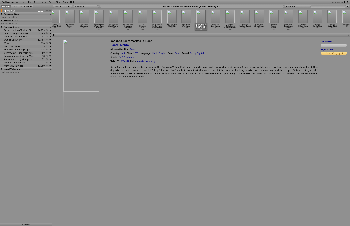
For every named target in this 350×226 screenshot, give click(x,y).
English (162, 53)
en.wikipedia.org (146, 61)
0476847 (125, 61)
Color (178, 53)
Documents (327, 41)
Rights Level (327, 49)
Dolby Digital (197, 53)
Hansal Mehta (119, 45)
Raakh (133, 49)
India (123, 53)
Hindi (155, 53)
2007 (135, 53)
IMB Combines (126, 57)
